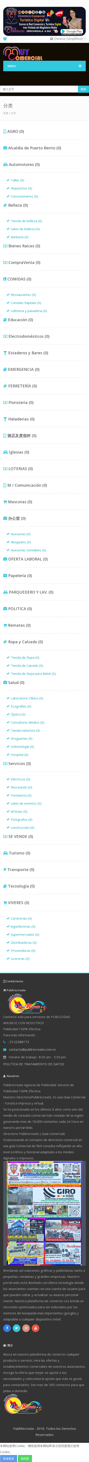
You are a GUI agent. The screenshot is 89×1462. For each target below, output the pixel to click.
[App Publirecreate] (44, 21)
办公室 (16, 518)
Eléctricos (20, 779)
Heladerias (21, 419)
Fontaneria (21, 795)
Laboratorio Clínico (27, 698)
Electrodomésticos (28, 336)
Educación (20, 319)
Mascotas (19, 501)
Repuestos (21, 188)
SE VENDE (20, 836)
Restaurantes (23, 294)
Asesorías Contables (28, 550)
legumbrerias (23, 926)
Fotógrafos (21, 819)
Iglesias (18, 452)
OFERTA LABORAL (27, 559)
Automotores (24, 164)
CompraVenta (23, 262)
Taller (17, 180)
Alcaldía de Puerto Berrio (34, 147)
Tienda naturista (25, 730)
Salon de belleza (25, 229)
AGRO (15, 131)
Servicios (19, 763)
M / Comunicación (26, 485)
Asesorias (20, 534)
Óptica (18, 714)
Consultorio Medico (27, 722)
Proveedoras (23, 950)
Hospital (19, 754)
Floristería (20, 402)
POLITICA (19, 608)
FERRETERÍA (22, 385)
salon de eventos (26, 803)
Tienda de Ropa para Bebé (33, 673)
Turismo (19, 853)
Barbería (20, 237)
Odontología (22, 746)
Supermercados (25, 934)
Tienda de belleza (26, 221)
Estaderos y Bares (27, 352)
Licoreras (20, 958)
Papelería (19, 575)
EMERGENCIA (23, 369)
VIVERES (18, 902)
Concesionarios (24, 196)
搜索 (83, 89)
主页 (5, 113)
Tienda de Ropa (25, 657)
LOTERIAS (20, 468)
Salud (15, 682)
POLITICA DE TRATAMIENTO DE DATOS (33, 1064)
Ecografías (21, 706)
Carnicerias (21, 918)
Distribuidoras (24, 942)
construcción (22, 827)
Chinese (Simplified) (68, 38)
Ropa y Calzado (25, 641)
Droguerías (21, 738)
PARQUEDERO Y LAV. (30, 592)
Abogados (21, 542)
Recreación (21, 787)
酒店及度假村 (21, 435)
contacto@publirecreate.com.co (32, 1049)
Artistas (19, 811)
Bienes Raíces (23, 245)
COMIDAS (18, 279)
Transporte (20, 869)
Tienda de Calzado (27, 665)
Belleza (17, 205)
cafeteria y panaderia (29, 311)
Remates (19, 625)
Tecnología (21, 886)
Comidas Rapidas (26, 303)
